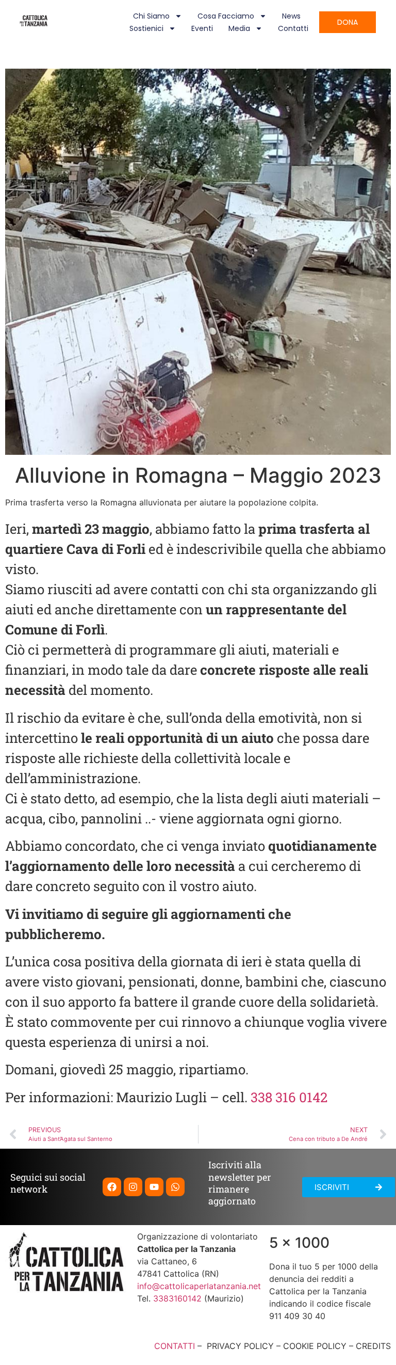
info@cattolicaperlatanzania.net (199, 1286)
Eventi (202, 28)
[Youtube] (154, 1187)
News (291, 16)
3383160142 (177, 1298)
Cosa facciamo (225, 16)
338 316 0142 (289, 1097)
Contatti (293, 28)
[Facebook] (112, 1187)
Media (239, 28)
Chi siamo (151, 16)
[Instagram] (133, 1187)
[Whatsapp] (175, 1187)
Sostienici (146, 28)
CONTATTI (174, 1346)
